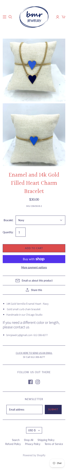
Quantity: (8, 232)
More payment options (34, 267)
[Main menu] (4, 17)
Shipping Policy (46, 439)
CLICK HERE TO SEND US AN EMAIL (34, 353)
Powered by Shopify (34, 455)
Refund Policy (13, 443)
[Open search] (10, 17)
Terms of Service (54, 443)
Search (16, 439)
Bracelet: (8, 220)
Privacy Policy (32, 443)
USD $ (32, 430)
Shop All (28, 439)
